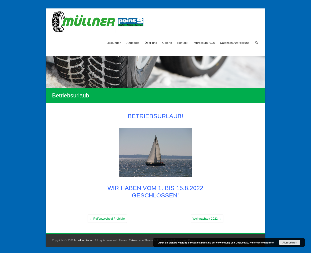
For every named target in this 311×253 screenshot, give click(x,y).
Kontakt (182, 42)
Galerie (167, 42)
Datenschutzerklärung (234, 42)
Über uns (151, 42)
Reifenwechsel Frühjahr (107, 218)
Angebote (133, 42)
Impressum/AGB (204, 42)
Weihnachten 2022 (207, 218)
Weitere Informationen (261, 242)
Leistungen (113, 42)
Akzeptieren (289, 242)
